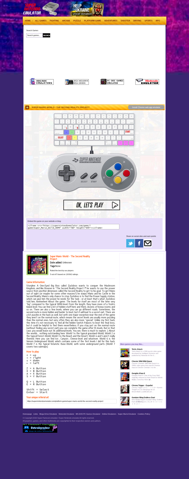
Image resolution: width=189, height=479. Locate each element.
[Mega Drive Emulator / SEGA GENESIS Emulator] (77, 84)
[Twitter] (130, 247)
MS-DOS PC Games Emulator (88, 414)
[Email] (148, 247)
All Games (41, 21)
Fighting (54, 21)
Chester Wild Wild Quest (142, 361)
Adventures (110, 21)
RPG (158, 21)
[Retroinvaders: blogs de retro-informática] (40, 432)
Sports (149, 21)
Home (28, 21)
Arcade (66, 21)
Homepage (27, 414)
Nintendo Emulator (66, 414)
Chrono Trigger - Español (142, 385)
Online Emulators (109, 414)
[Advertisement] (108, 54)
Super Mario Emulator (127, 414)
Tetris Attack (137, 349)
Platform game (92, 21)
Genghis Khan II (138, 373)
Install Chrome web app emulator (146, 107)
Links (35, 414)
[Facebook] (139, 247)
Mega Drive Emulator (48, 414)
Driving (137, 21)
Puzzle (77, 21)
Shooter (125, 21)
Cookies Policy (144, 414)
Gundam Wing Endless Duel (143, 398)
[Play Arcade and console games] (42, 84)
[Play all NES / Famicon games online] (147, 84)
